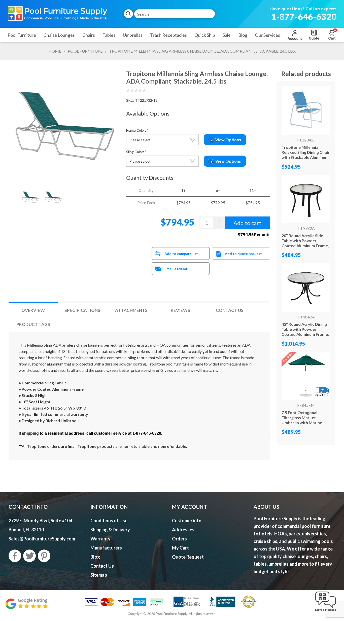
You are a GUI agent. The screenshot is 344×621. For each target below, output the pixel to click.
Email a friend (175, 269)
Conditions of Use (108, 520)
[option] (30, 197)
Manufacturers (106, 548)
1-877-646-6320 (303, 16)
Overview (33, 310)
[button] (325, 611)
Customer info (186, 520)
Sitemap (98, 575)
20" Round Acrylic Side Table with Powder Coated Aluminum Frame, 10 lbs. (305, 243)
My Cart (180, 548)
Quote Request (314, 34)
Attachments (131, 310)
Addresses (183, 529)
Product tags (33, 324)
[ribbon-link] (306, 376)
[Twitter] (29, 556)
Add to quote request (243, 253)
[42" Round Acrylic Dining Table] (306, 287)
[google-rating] (26, 606)
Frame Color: (136, 130)
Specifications (82, 310)
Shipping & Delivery (110, 529)
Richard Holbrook (62, 420)
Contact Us (230, 310)
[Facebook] (15, 556)
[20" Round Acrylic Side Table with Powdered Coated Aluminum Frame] (306, 199)
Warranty (100, 538)
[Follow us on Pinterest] (44, 556)
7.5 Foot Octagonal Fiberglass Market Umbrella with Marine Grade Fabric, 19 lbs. (302, 420)
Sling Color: (135, 152)
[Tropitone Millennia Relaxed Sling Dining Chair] (306, 110)
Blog (95, 557)
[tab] (33, 310)
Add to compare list (181, 253)
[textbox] (174, 13)
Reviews (180, 310)
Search (128, 13)
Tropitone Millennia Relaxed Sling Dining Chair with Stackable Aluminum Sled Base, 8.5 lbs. (306, 155)
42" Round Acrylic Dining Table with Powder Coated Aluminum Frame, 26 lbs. (305, 332)
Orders (179, 538)
